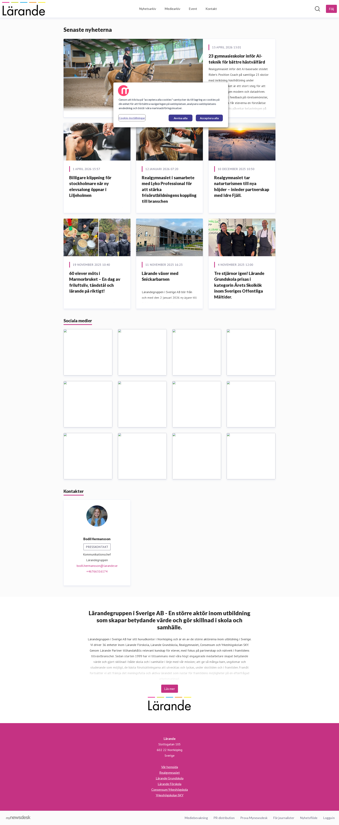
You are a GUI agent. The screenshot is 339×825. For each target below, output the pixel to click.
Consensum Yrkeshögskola (169, 789)
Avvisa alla (181, 118)
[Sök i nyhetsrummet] (317, 9)
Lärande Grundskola (169, 778)
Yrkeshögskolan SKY (169, 795)
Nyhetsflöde (308, 818)
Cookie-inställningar (132, 118)
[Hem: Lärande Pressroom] (23, 9)
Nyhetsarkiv (147, 9)
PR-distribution (224, 818)
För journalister (283, 818)
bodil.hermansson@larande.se (97, 566)
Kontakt (211, 9)
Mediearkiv (172, 9)
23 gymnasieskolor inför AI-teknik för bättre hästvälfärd (237, 58)
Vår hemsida (169, 767)
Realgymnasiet (169, 772)
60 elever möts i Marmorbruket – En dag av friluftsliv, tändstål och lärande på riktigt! (94, 282)
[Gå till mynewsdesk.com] (18, 818)
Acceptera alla (209, 118)
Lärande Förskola (169, 784)
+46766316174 (97, 571)
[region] (170, 104)
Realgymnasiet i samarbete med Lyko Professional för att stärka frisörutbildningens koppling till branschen (169, 189)
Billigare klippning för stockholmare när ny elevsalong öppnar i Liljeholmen (90, 186)
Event (193, 9)
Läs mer (169, 689)
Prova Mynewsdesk (253, 818)
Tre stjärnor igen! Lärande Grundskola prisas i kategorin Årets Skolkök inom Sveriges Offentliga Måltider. (239, 285)
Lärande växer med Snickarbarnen (160, 276)
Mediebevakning (196, 818)
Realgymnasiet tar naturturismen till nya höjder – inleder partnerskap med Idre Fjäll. (241, 186)
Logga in (329, 818)
